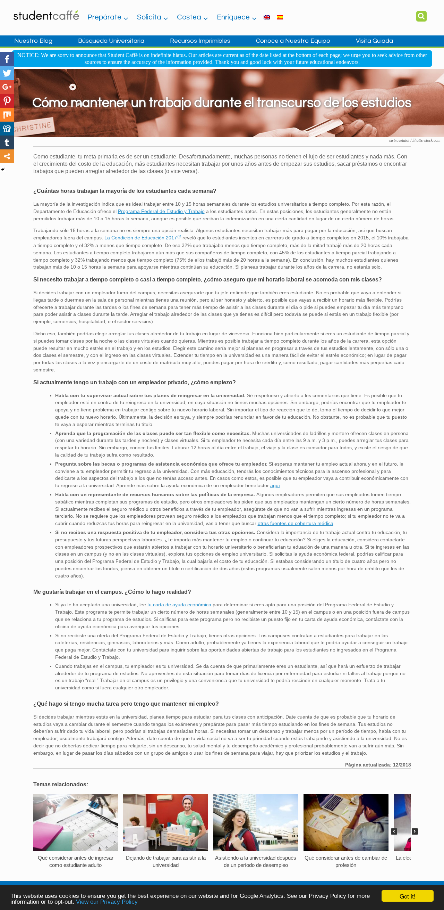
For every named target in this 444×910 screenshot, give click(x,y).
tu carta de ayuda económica (179, 604)
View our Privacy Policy (107, 902)
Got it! (408, 896)
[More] (7, 156)
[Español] (280, 17)
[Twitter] (7, 73)
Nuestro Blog (33, 41)
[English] (266, 17)
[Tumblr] (7, 142)
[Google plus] (7, 87)
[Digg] (7, 129)
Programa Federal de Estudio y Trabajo (161, 211)
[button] (415, 831)
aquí (275, 485)
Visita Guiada (374, 41)
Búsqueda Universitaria (111, 41)
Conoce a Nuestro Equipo (293, 41)
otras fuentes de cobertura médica (295, 523)
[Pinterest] (7, 101)
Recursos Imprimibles (200, 41)
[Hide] (3, 169)
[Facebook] (7, 59)
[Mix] (7, 115)
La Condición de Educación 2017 (140, 237)
